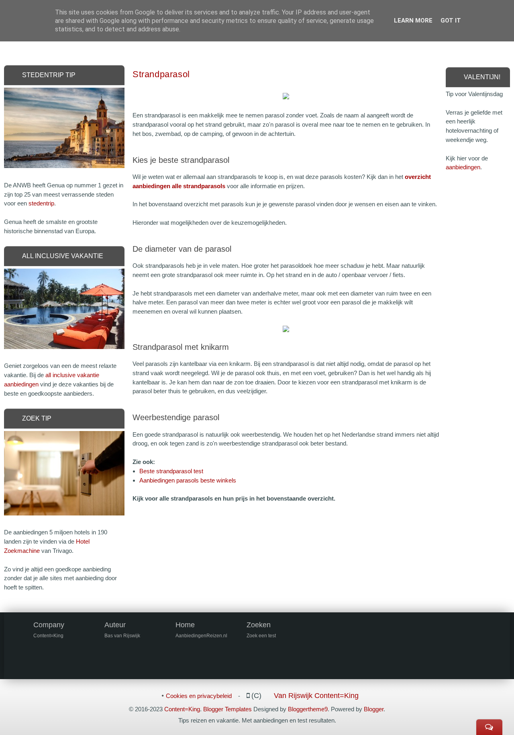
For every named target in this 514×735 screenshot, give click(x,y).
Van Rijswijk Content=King (316, 696)
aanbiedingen (463, 167)
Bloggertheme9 (308, 709)
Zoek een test (261, 636)
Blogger (373, 709)
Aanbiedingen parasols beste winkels (187, 480)
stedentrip (41, 203)
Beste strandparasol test (171, 471)
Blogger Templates (227, 709)
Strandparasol (161, 74)
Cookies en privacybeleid (199, 695)
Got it (451, 20)
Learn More (413, 20)
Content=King (182, 709)
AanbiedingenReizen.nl (201, 636)
